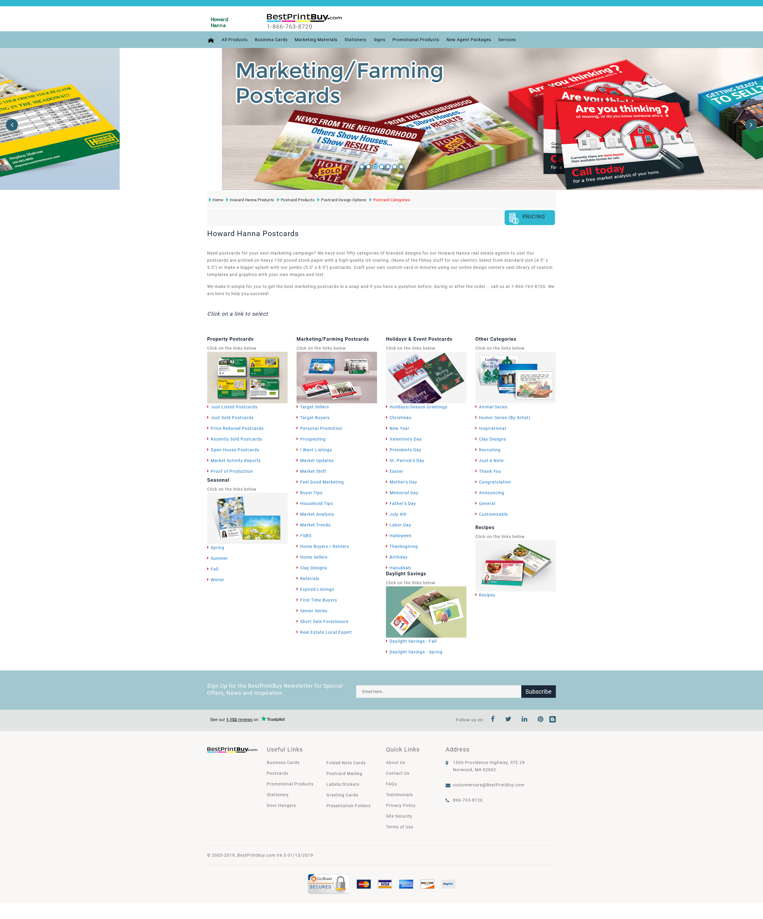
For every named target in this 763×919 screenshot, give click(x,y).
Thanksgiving (404, 546)
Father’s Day (403, 503)
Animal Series (493, 407)
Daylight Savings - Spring (416, 652)
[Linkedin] (524, 719)
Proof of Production (232, 471)
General (487, 503)
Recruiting (490, 449)
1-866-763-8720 (289, 26)
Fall (214, 569)
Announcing (491, 492)
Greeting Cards (342, 795)
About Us (395, 762)
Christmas (400, 417)
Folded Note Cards (346, 762)
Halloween (401, 535)
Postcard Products (298, 200)
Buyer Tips (311, 492)
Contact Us (398, 773)
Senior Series (314, 610)
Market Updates (317, 460)
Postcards (278, 773)
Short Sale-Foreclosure (324, 621)
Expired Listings (317, 589)
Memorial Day (404, 492)
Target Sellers (314, 407)
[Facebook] (493, 719)
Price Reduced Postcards (237, 428)
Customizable (493, 514)
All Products (235, 39)
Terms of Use (399, 827)
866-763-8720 (468, 800)
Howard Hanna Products (252, 200)
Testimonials (399, 794)
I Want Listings (316, 449)
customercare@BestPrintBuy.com (489, 784)
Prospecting (313, 439)
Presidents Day (405, 449)
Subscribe (538, 691)
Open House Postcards (235, 449)
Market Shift (313, 471)
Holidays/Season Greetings (418, 407)
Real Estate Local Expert (326, 632)
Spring (217, 547)
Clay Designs (313, 567)
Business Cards (271, 39)
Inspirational (492, 428)
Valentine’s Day (406, 439)
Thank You (490, 471)
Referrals (310, 578)
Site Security (399, 816)
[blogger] (552, 719)
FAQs (391, 784)
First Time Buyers (318, 600)
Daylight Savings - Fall (413, 641)
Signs (379, 39)
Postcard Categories (391, 200)
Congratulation (495, 482)
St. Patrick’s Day (407, 460)
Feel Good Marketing (322, 482)
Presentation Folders (348, 805)
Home (218, 200)
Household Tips (316, 503)
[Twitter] (508, 719)
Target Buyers (315, 417)
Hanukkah (400, 567)
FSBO (306, 535)
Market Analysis (317, 514)
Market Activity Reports (236, 460)
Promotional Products (416, 39)
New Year (400, 428)
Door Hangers (281, 805)
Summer (219, 558)
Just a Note (491, 460)
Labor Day (400, 525)
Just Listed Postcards (234, 407)
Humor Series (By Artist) (505, 417)
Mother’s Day (403, 482)
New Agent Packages (468, 39)
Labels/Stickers (342, 784)
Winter (217, 579)
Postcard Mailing (344, 773)
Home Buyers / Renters (324, 546)
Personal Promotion (321, 428)
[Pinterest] (540, 719)
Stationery (356, 39)
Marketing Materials (316, 39)
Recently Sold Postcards (236, 439)
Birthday (399, 557)
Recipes (487, 595)
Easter (396, 471)
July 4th (398, 514)
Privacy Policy (401, 805)
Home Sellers (314, 557)
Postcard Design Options (344, 200)
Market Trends (315, 525)
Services (507, 39)
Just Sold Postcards (232, 417)
